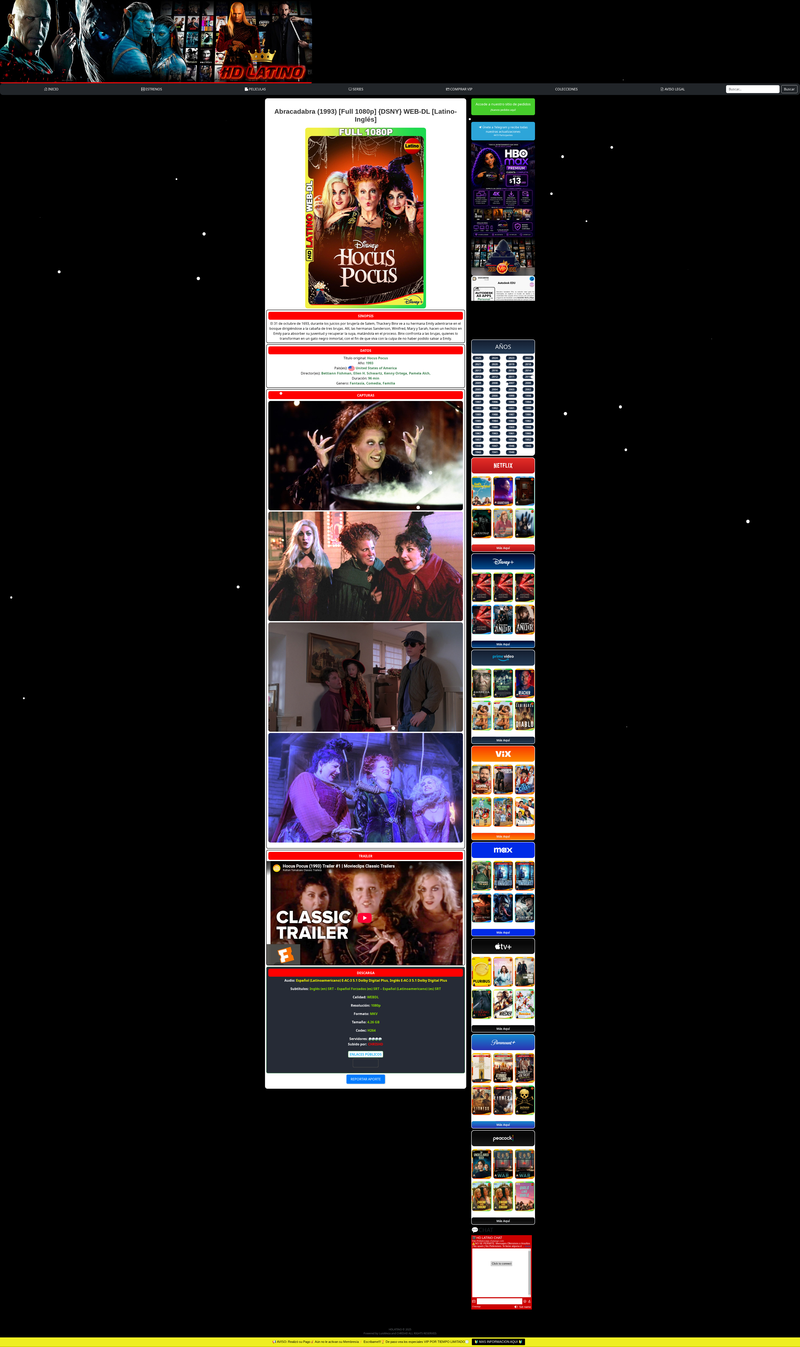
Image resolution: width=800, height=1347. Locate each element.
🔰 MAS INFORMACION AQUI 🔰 (498, 1341)
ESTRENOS (153, 89)
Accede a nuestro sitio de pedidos (503, 106)
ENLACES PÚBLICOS (366, 1054)
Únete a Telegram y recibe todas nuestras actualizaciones (505, 131)
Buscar (789, 89)
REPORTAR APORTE (366, 1079)
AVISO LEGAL (674, 89)
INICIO (53, 89)
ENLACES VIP (366, 1063)
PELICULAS (257, 89)
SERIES (357, 89)
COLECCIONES (566, 89)
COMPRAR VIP (460, 89)
